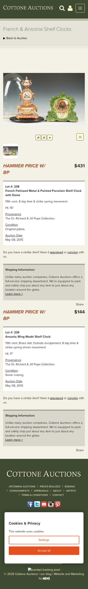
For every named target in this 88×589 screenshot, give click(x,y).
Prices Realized (50, 486)
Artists (71, 490)
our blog (45, 574)
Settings (44, 540)
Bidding (70, 486)
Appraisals (41, 490)
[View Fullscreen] (80, 137)
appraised (56, 252)
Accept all (44, 550)
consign (72, 252)
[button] (62, 8)
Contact (58, 495)
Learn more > (14, 294)
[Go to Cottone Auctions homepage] (28, 8)
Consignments (19, 490)
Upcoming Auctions (22, 486)
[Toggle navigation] (80, 8)
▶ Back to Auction (15, 38)
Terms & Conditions (34, 495)
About (57, 490)
